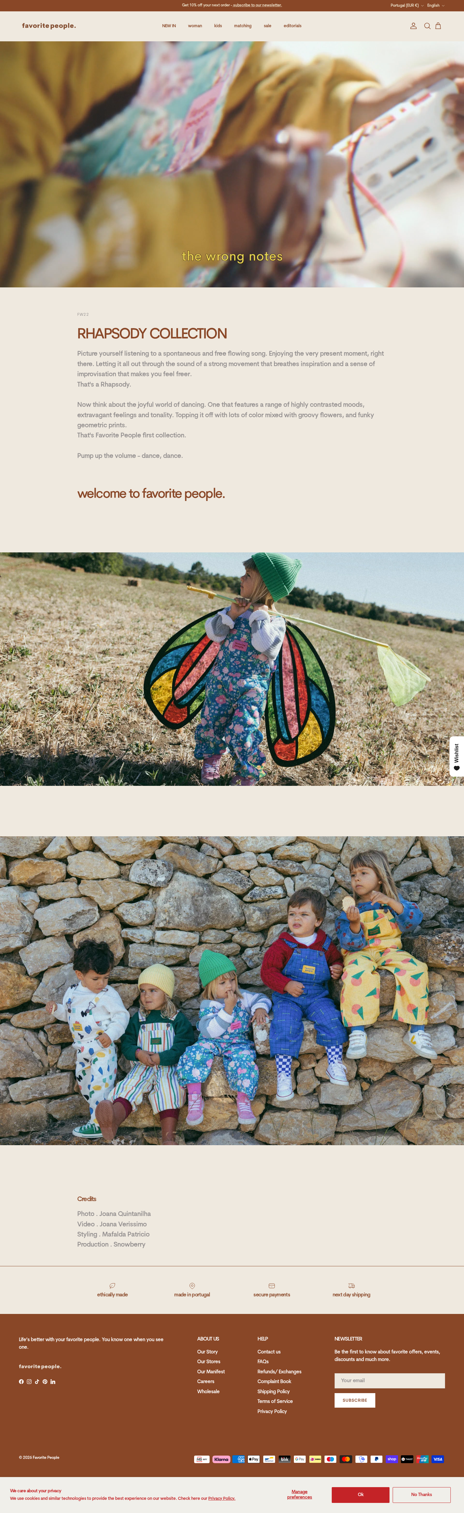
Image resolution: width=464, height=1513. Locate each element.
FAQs (263, 1362)
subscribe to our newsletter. (257, 5)
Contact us (269, 1352)
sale (267, 26)
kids (218, 26)
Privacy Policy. (221, 1499)
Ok (361, 1494)
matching (243, 26)
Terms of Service (275, 1401)
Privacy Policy (272, 1412)
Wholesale (208, 1392)
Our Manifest (211, 1372)
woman (195, 26)
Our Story (207, 1352)
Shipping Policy (274, 1392)
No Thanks (421, 1494)
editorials (292, 26)
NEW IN (169, 26)
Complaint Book (274, 1382)
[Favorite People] (49, 26)
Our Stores (208, 1362)
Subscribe (355, 1400)
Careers (205, 1382)
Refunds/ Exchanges (279, 1372)
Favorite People (46, 1458)
